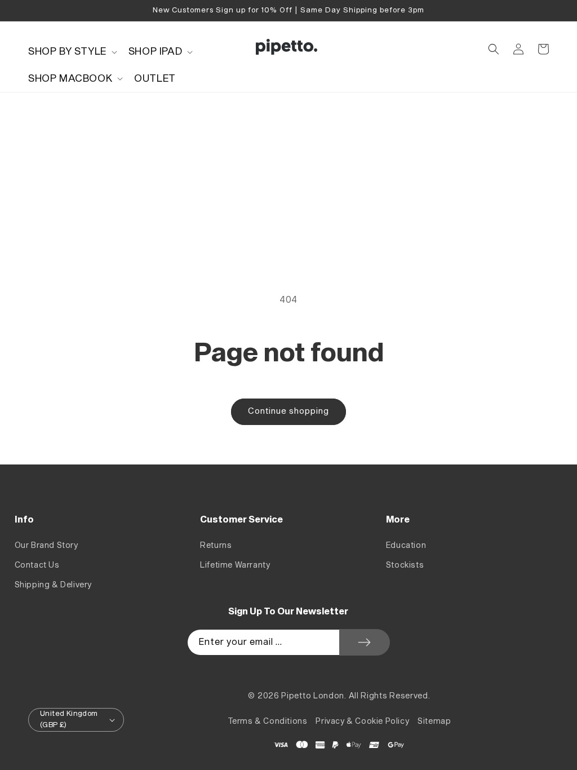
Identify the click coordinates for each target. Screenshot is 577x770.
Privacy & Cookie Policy (362, 721)
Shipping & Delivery (53, 585)
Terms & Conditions (268, 721)
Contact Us (37, 565)
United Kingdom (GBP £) (69, 719)
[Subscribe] (364, 642)
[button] (71, 51)
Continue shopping (288, 411)
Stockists (405, 565)
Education (406, 545)
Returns (216, 545)
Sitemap (434, 721)
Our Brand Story (46, 545)
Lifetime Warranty (235, 565)
